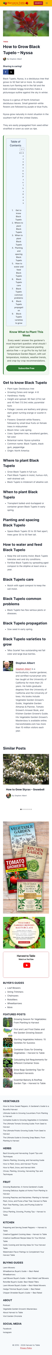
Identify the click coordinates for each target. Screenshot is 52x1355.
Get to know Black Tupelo (18, 215)
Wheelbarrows (14, 1003)
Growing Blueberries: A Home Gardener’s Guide (23, 1187)
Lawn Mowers (9, 1267)
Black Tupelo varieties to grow (19, 318)
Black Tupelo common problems (18, 293)
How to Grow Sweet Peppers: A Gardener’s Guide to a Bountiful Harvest (26, 1108)
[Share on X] (11, 71)
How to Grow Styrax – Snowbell (25, 789)
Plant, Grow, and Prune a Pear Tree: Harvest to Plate (25, 1201)
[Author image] (4, 59)
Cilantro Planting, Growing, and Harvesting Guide (23, 1160)
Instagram (7, 1332)
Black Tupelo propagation (18, 306)
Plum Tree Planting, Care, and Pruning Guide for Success (23, 1206)
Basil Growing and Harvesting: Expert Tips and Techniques (22, 1155)
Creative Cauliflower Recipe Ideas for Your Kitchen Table (24, 1239)
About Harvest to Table (13, 1312)
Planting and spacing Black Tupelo (19, 254)
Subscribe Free (26, 368)
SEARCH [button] (38, 3)
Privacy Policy (26, 1348)
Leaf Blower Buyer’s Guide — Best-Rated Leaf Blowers (26, 1278)
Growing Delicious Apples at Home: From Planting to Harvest (25, 1192)
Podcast (6, 1305)
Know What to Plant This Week (23, 178)
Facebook (7, 1329)
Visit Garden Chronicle (12, 1316)
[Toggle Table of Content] (21, 149)
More (9, 1007)
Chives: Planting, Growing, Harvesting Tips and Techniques (23, 1172)
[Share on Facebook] (6, 71)
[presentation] (26, 769)
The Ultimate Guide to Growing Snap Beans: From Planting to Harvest (24, 1139)
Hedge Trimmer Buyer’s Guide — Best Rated (21, 1289)
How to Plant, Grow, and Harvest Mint (19, 1167)
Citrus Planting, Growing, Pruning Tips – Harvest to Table (24, 1213)
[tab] (21, 809)
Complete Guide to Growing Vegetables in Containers (25, 1120)
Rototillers (12, 999)
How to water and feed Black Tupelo (18, 269)
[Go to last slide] (7, 780)
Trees (5, 42)
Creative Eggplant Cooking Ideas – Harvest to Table (25, 1234)
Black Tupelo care (19, 282)
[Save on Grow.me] (16, 71)
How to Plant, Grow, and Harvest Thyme (20, 1164)
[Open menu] (46, 3)
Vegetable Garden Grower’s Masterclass (20, 1309)
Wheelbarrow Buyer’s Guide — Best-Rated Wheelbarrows (21, 1273)
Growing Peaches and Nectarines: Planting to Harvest (25, 1197)
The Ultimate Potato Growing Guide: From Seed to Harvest (24, 1132)
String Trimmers (15, 992)
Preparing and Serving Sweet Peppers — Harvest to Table (25, 1229)
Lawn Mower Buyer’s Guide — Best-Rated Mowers (24, 1285)
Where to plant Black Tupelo (19, 227)
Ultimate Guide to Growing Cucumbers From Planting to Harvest (25, 1114)
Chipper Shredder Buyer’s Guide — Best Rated (22, 1293)
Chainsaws (12, 995)
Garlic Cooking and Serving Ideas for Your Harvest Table (24, 1246)
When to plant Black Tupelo (19, 240)
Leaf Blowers (14, 988)
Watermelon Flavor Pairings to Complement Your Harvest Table (23, 1253)
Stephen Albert (16, 59)
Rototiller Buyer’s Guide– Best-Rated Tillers (21, 1282)
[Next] (45, 780)
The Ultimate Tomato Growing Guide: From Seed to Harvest (25, 1125)
